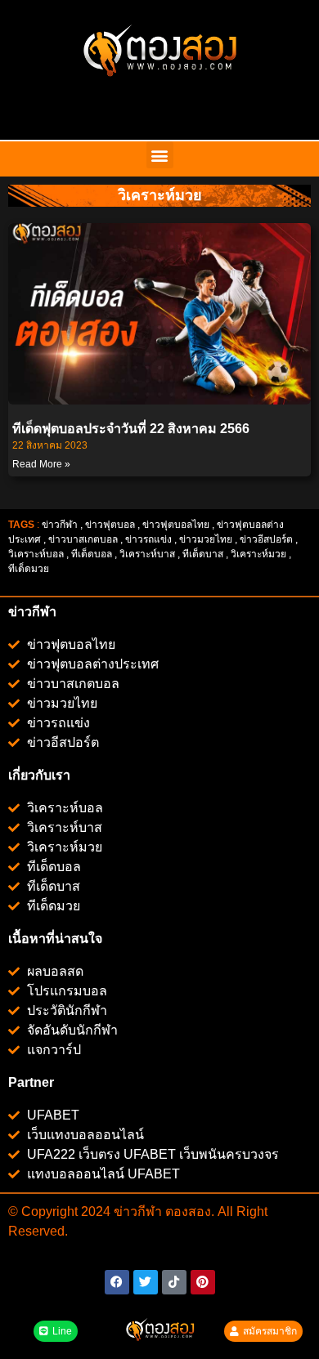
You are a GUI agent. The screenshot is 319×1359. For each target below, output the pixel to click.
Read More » (41, 464)
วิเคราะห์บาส (147, 554)
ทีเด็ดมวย (30, 568)
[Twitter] (145, 1282)
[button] (159, 154)
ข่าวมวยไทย (205, 539)
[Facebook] (117, 1282)
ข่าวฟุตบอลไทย (175, 524)
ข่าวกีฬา (60, 524)
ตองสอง (186, 1211)
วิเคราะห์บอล (36, 554)
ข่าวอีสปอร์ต (266, 539)
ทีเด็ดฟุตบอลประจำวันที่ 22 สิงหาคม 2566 (130, 429)
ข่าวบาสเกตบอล (83, 539)
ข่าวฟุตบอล (110, 524)
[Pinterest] (203, 1282)
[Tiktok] (174, 1282)
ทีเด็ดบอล (91, 554)
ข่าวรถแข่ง (148, 539)
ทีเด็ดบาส (202, 554)
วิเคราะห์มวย (258, 554)
